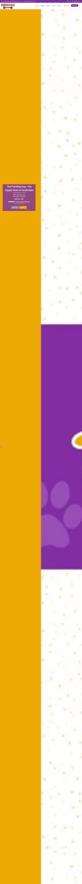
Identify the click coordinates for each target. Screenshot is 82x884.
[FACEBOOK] (68, 1)
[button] (1, 447)
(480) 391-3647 (19, 199)
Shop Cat (23, 207)
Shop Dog (15, 207)
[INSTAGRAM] (70, 1)
